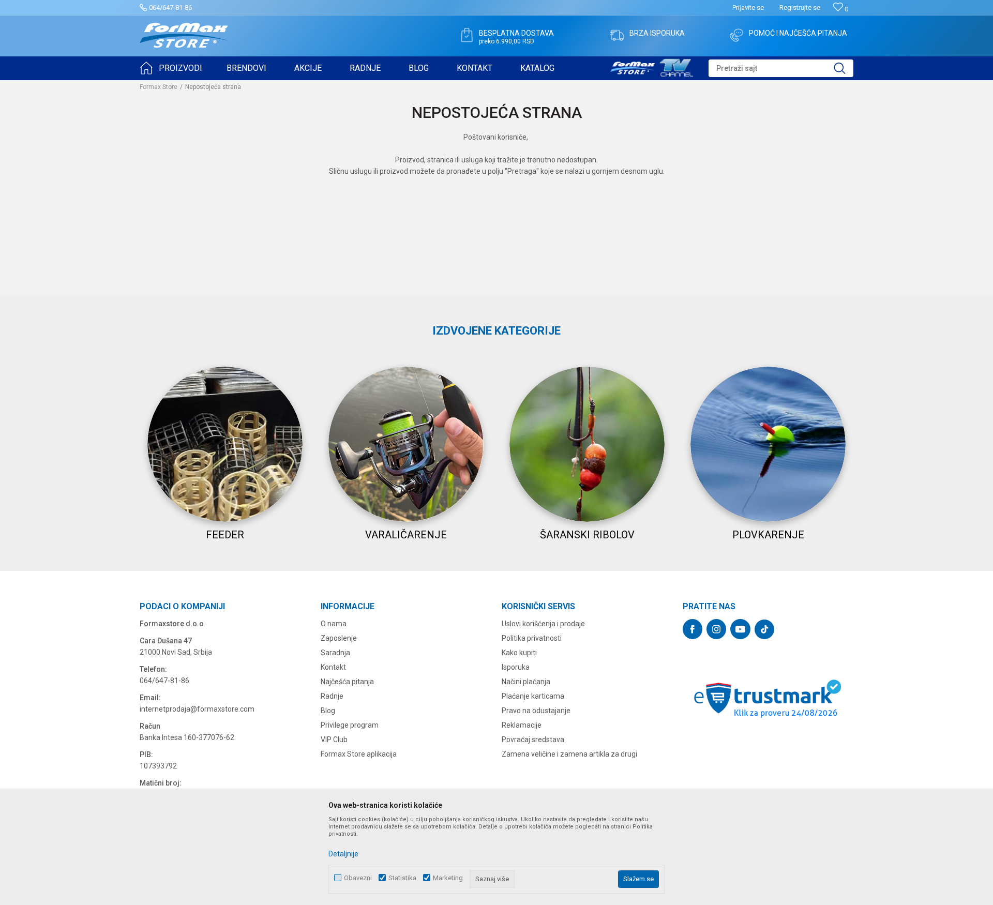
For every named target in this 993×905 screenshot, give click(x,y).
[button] (781, 68)
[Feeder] (225, 444)
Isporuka (516, 667)
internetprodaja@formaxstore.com (197, 709)
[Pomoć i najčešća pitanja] (736, 35)
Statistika (402, 878)
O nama (334, 624)
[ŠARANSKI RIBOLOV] (587, 444)
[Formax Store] (184, 35)
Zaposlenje (339, 638)
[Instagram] (716, 629)
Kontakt (333, 667)
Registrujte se (799, 7)
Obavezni (358, 878)
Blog (328, 710)
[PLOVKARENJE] (768, 444)
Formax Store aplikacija (359, 754)
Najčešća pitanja (347, 681)
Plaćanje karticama (533, 696)
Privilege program (350, 725)
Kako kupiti (519, 652)
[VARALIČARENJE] (406, 444)
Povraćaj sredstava (533, 739)
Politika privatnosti (532, 638)
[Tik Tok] (764, 629)
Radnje (332, 696)
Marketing (448, 878)
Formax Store (158, 86)
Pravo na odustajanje (536, 710)
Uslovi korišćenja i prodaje (543, 624)
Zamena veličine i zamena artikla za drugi (569, 754)
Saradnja (335, 652)
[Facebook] (692, 629)
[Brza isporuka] (617, 35)
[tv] (651, 66)
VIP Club (334, 739)
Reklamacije (521, 725)
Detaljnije (343, 854)
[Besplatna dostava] (466, 35)
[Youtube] (740, 629)
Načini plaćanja (526, 681)
